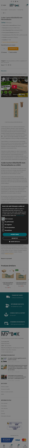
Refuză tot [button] (15, 238)
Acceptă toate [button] (15, 234)
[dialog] (14, 224)
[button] (14, 241)
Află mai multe (20, 215)
